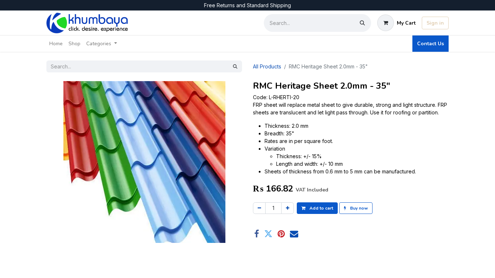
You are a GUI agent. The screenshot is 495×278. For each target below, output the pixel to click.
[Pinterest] (281, 233)
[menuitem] (56, 43)
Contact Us (430, 43)
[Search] (362, 23)
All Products (267, 66)
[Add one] (287, 208)
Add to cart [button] (320, 208)
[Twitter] (268, 233)
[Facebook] (256, 233)
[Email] (294, 233)
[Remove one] (259, 208)
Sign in (435, 23)
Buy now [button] (358, 208)
